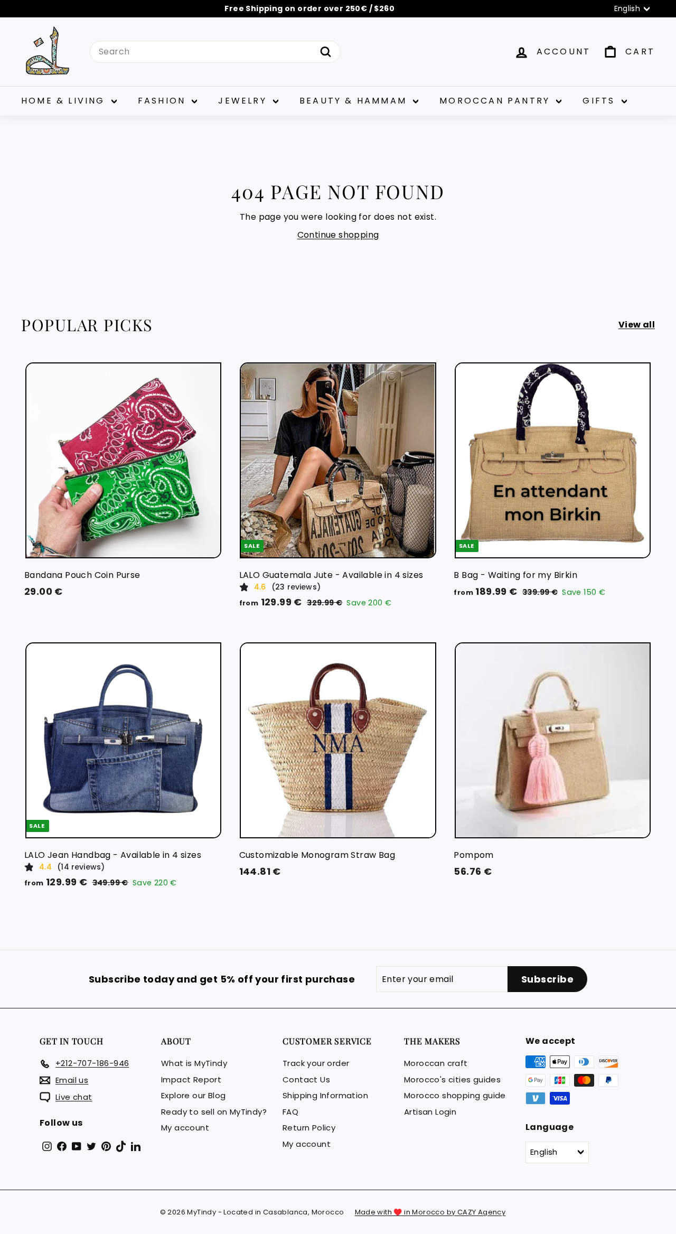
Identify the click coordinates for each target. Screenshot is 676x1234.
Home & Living (65, 101)
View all (636, 325)
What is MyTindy (194, 1063)
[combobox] (215, 52)
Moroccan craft (436, 1063)
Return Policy (309, 1127)
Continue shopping (338, 235)
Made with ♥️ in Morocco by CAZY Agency (430, 1212)
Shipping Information (325, 1095)
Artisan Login (430, 1111)
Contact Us (306, 1079)
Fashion (164, 101)
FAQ (290, 1111)
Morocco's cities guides (452, 1079)
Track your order (316, 1063)
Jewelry (244, 101)
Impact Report (191, 1079)
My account (185, 1127)
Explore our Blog (193, 1095)
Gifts (600, 101)
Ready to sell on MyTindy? (214, 1111)
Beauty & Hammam (354, 101)
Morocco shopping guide (455, 1095)
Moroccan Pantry (496, 101)
